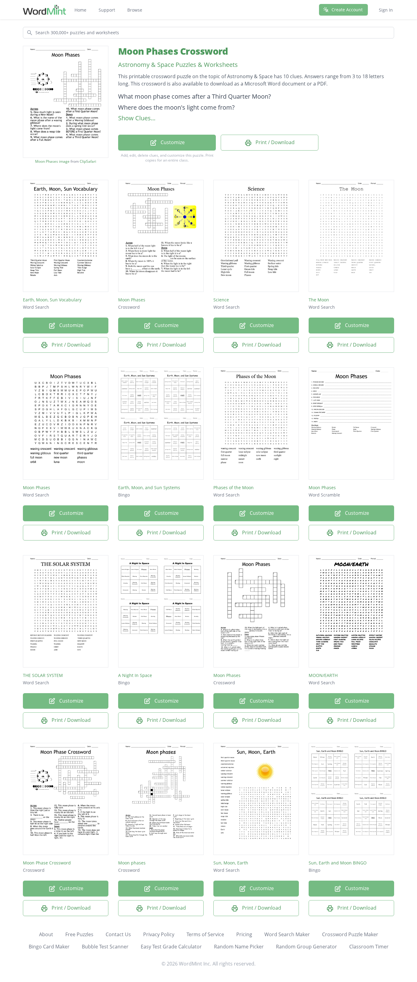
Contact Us (118, 934)
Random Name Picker (239, 946)
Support (107, 10)
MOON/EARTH (323, 675)
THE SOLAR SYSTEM (43, 675)
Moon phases (132, 863)
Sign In (386, 10)
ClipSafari (88, 161)
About (46, 934)
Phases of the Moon (233, 487)
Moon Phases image (52, 161)
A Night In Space (135, 675)
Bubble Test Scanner (105, 946)
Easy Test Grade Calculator (171, 946)
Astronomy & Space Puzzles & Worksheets (178, 64)
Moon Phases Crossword (173, 51)
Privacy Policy (158, 934)
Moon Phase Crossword (47, 863)
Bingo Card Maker (49, 946)
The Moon (319, 300)
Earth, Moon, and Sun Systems (149, 487)
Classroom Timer (369, 946)
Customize (172, 142)
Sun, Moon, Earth (230, 863)
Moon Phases (131, 300)
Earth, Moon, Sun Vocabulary (52, 300)
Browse (134, 10)
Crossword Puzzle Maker (350, 934)
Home (80, 10)
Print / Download (274, 142)
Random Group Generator (306, 946)
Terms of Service (205, 934)
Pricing (244, 934)
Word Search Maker (287, 934)
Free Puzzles (79, 934)
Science (221, 300)
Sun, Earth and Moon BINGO (338, 863)
